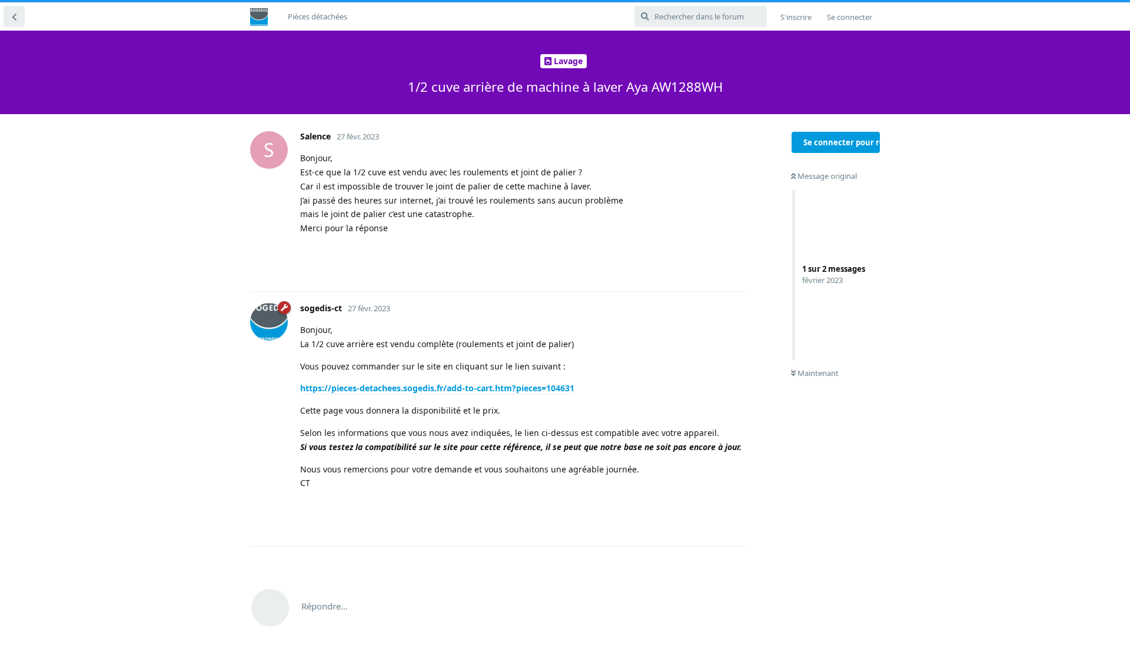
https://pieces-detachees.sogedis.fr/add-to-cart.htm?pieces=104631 (437, 388)
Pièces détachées (317, 16)
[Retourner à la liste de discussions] (14, 16)
